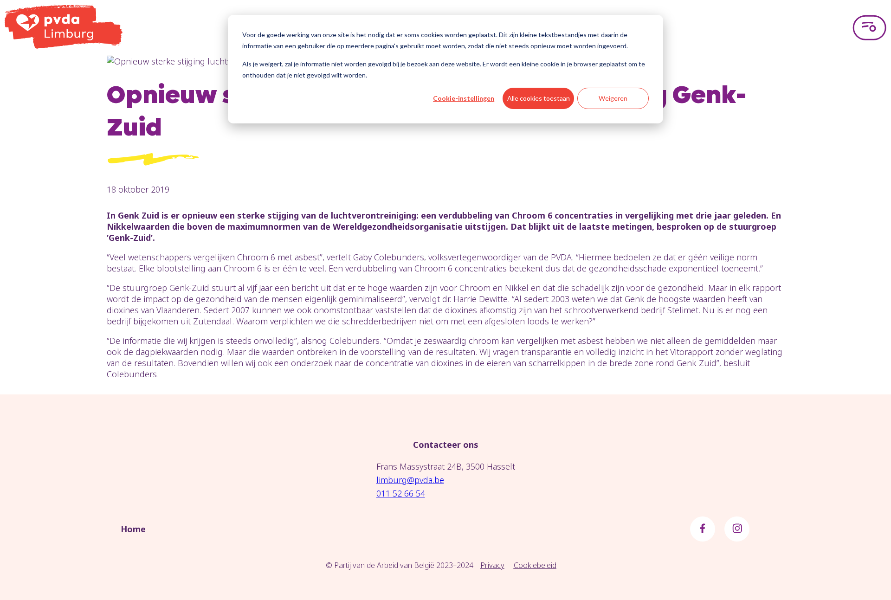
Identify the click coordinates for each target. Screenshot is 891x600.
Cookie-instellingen (463, 98)
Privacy (492, 565)
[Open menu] (869, 28)
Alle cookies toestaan (538, 98)
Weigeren (613, 98)
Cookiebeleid (535, 565)
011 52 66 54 (400, 493)
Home (133, 529)
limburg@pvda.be (410, 479)
